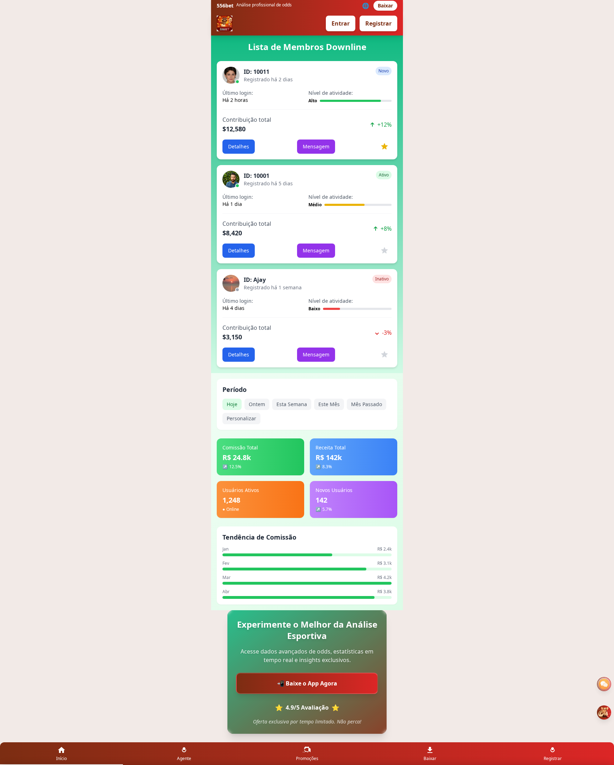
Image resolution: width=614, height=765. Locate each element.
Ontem (257, 404)
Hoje (232, 404)
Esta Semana (291, 404)
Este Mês (329, 404)
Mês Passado (366, 404)
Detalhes (238, 146)
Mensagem (316, 146)
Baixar (385, 5)
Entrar (341, 23)
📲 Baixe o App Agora (307, 683)
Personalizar (241, 418)
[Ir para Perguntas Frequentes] (604, 684)
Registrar (378, 23)
